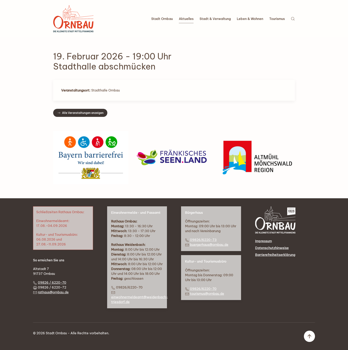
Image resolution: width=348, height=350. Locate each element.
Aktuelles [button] (186, 19)
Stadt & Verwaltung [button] (215, 19)
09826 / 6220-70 (52, 282)
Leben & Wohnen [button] (250, 19)
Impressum (263, 241)
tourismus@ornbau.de (207, 294)
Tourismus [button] (277, 19)
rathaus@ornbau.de (53, 292)
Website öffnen (174, 157)
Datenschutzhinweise (272, 248)
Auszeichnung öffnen (91, 157)
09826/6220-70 (203, 289)
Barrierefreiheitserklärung (275, 255)
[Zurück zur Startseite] (73, 18)
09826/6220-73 (203, 240)
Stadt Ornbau (162, 19)
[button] (293, 18)
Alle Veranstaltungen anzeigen (83, 113)
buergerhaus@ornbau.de (209, 245)
